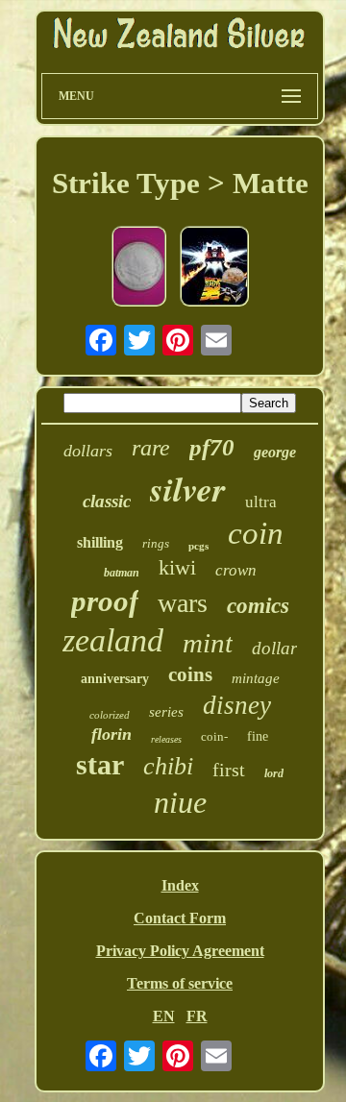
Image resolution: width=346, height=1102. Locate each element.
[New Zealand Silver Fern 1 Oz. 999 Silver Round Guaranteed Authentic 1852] (139, 268)
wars (183, 603)
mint (208, 642)
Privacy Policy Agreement (180, 951)
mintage (256, 678)
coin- (214, 736)
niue (180, 802)
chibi (168, 766)
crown (236, 570)
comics (258, 606)
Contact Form (180, 918)
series (166, 712)
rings (155, 543)
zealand (112, 640)
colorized (109, 715)
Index (180, 885)
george (275, 452)
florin (111, 734)
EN (164, 1016)
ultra (261, 502)
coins (190, 674)
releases (166, 739)
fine (257, 736)
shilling (100, 542)
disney (237, 705)
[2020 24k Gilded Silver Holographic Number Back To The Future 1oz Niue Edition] (214, 268)
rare (151, 447)
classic (107, 501)
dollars (87, 450)
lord (274, 773)
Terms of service (180, 983)
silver (188, 488)
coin (256, 533)
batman (121, 572)
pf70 (212, 447)
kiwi (177, 567)
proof (104, 601)
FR (197, 1016)
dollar (274, 648)
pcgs (198, 545)
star (100, 764)
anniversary (115, 679)
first (228, 769)
